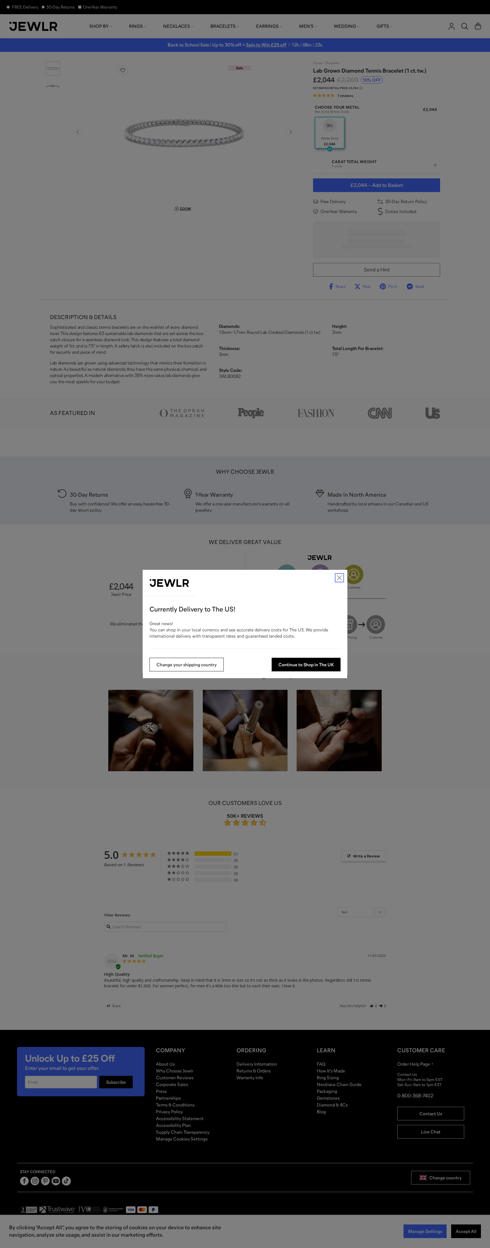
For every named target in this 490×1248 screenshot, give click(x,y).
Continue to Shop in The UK (306, 664)
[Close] (339, 577)
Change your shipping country (187, 664)
